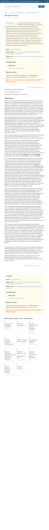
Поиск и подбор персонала (19, 56)
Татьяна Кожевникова (14, 49)
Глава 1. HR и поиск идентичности (16, 68)
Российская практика (31, 56)
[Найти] (41, 6)
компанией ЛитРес (32, 77)
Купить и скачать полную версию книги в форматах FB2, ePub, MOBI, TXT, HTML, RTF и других (24, 80)
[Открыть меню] (47, 1)
